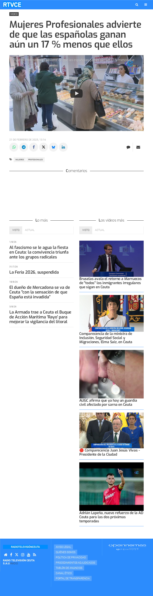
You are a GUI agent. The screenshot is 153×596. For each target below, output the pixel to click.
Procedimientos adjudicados (75, 562)
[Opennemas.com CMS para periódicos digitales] (127, 547)
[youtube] (28, 555)
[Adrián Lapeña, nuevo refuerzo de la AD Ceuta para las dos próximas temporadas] (111, 486)
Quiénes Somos (65, 552)
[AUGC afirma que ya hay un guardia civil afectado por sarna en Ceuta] (111, 374)
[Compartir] (13, 147)
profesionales (35, 160)
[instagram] (22, 555)
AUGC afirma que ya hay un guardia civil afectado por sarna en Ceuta (108, 402)
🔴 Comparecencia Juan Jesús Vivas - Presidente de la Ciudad (109, 452)
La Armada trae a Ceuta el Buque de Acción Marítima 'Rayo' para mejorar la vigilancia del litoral (40, 317)
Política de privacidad (71, 557)
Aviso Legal (63, 546)
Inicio (14, 563)
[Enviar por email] (138, 147)
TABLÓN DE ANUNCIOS (69, 567)
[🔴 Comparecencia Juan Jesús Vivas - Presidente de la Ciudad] (111, 430)
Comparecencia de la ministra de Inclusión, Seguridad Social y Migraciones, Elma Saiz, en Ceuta (105, 337)
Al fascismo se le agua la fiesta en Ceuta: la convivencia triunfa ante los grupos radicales (38, 252)
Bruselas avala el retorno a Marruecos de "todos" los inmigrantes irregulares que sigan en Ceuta (110, 282)
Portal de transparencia (73, 578)
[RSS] (34, 555)
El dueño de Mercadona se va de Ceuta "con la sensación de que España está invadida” (39, 292)
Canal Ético (64, 573)
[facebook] (11, 555)
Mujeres (19, 160)
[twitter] (16, 555)
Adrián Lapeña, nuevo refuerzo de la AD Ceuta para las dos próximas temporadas (111, 517)
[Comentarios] (128, 147)
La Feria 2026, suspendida (34, 272)
